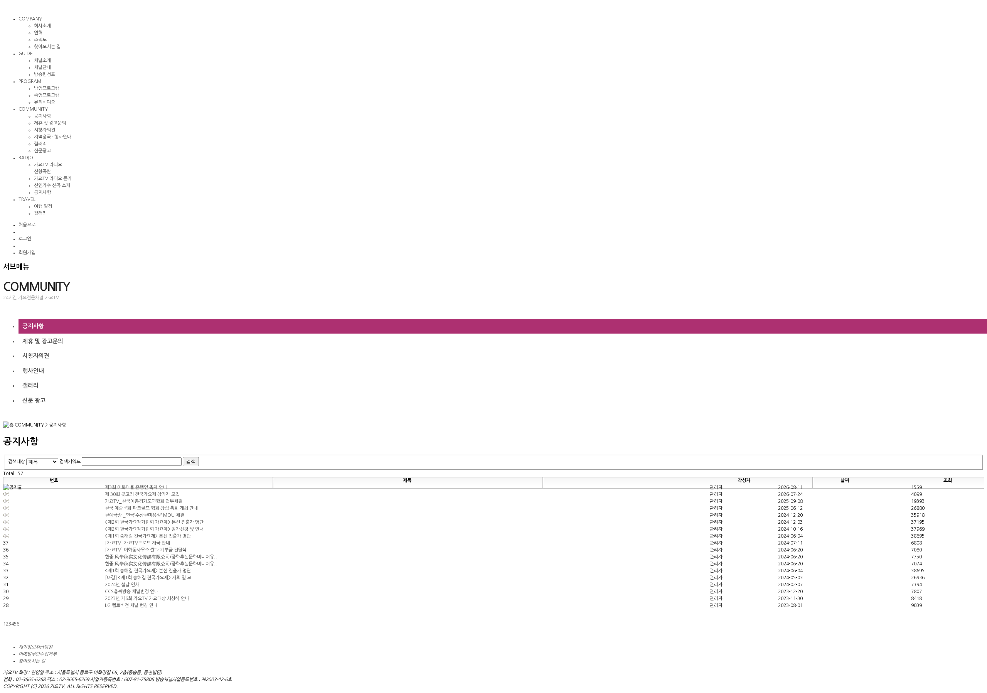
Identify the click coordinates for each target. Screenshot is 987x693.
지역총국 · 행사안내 (52, 137)
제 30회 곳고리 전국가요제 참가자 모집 (142, 494)
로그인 (25, 238)
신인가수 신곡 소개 (52, 185)
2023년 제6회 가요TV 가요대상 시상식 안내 (147, 598)
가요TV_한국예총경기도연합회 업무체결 (143, 501)
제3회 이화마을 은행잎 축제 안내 (136, 487)
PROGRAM (30, 81)
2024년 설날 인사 (122, 584)
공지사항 (42, 116)
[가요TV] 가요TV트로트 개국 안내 (137, 543)
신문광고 (42, 150)
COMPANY (30, 19)
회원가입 (27, 252)
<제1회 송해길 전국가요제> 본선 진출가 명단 (148, 536)
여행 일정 (43, 206)
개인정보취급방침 (35, 647)
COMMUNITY (33, 109)
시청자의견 (44, 130)
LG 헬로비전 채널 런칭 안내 (131, 605)
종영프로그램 (46, 95)
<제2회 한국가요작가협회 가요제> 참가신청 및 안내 (154, 529)
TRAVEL (27, 199)
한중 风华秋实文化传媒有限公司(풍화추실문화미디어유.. (161, 557)
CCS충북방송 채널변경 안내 (131, 591)
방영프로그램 (46, 88)
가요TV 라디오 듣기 (53, 178)
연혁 (38, 32)
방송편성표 (44, 74)
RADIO (26, 157)
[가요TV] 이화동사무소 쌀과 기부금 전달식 (146, 550)
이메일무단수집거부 (38, 654)
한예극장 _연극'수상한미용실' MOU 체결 (144, 515)
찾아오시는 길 (47, 46)
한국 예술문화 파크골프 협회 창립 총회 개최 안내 (151, 508)
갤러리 (40, 144)
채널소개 (42, 60)
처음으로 (27, 225)
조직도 (40, 39)
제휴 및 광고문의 (50, 123)
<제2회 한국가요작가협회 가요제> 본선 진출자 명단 (154, 522)
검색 (191, 461)
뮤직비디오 (44, 102)
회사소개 (42, 26)
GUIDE (26, 53)
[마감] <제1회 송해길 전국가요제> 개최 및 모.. (149, 577)
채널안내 (42, 67)
